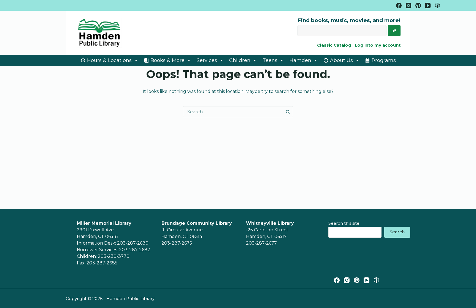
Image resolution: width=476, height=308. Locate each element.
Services (207, 60)
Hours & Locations (109, 60)
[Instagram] (408, 5)
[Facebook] (399, 5)
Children (239, 60)
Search (397, 231)
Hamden (300, 60)
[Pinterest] (418, 5)
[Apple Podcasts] (437, 5)
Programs (384, 60)
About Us (341, 60)
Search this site (343, 223)
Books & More (167, 60)
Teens (270, 60)
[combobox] (232, 111)
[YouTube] (428, 5)
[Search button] (287, 111)
